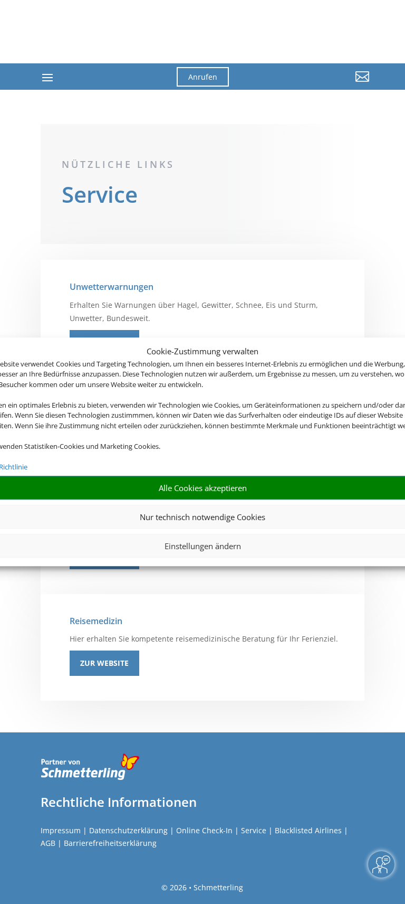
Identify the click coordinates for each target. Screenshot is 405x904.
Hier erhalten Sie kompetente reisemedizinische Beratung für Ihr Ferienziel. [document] (204, 639)
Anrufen (202, 77)
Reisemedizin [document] (96, 621)
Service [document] (100, 196)
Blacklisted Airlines (308, 830)
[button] (318, 84)
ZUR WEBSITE (104, 663)
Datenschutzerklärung (128, 830)
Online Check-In (204, 830)
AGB (48, 843)
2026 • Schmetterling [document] (205, 887)
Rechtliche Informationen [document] (119, 802)
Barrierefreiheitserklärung (110, 843)
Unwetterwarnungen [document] (111, 287)
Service (253, 830)
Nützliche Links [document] (118, 164)
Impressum (61, 830)
